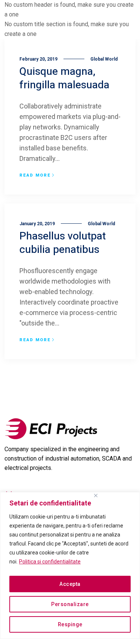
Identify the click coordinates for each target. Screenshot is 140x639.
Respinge (70, 624)
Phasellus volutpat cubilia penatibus (62, 243)
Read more (35, 175)
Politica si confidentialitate (50, 562)
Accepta (70, 584)
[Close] (96, 495)
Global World (104, 59)
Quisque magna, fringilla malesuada (64, 78)
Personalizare (70, 604)
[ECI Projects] (51, 428)
